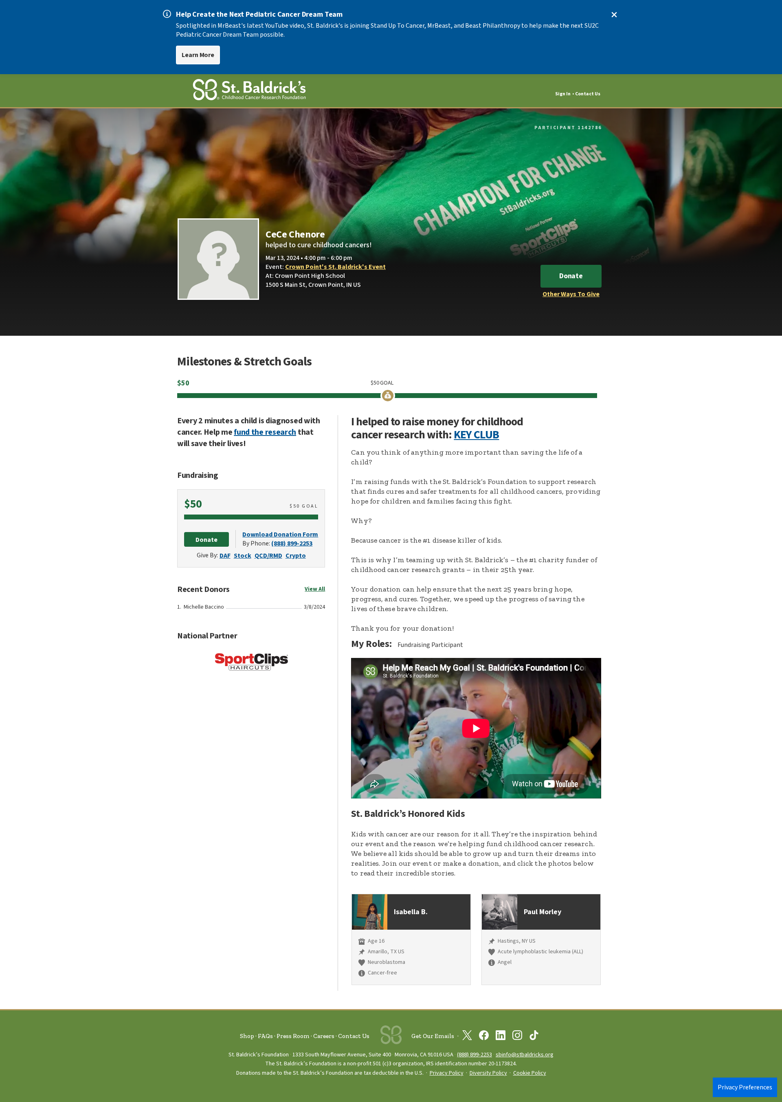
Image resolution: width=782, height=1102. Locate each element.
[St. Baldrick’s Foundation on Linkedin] (500, 1036)
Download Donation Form (280, 534)
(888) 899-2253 (291, 543)
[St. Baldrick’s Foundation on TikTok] (534, 1036)
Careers (323, 1036)
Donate (571, 276)
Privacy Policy (446, 1073)
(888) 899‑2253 (474, 1054)
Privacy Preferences (745, 1087)
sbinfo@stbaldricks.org (525, 1054)
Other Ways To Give (571, 294)
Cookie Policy (529, 1073)
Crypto (296, 555)
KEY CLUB (476, 434)
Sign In (563, 93)
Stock (242, 555)
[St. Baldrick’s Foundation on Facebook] (484, 1036)
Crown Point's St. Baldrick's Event (335, 266)
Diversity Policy (488, 1073)
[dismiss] (614, 15)
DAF (225, 555)
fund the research (265, 432)
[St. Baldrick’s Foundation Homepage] (249, 91)
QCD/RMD (268, 555)
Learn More (198, 55)
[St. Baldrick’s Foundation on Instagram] (517, 1036)
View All (315, 589)
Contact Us (587, 93)
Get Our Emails (432, 1036)
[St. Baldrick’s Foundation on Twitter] (467, 1036)
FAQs (265, 1036)
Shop (247, 1036)
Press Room (293, 1036)
